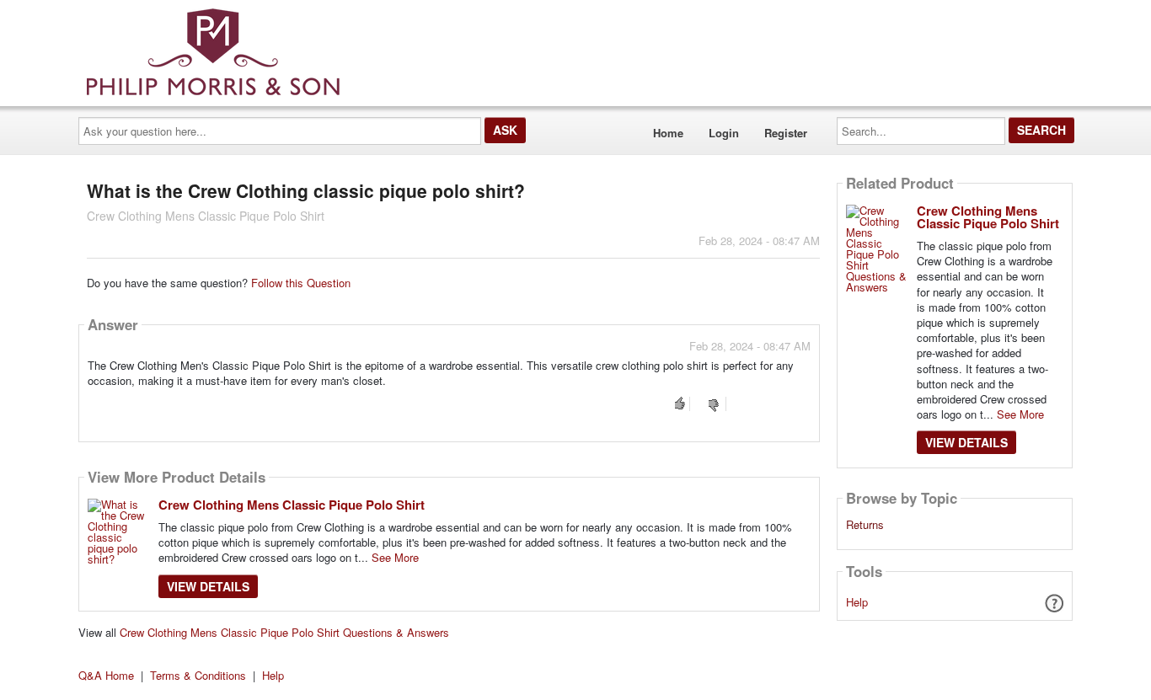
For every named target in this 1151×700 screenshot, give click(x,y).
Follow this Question (301, 283)
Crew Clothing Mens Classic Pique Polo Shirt (291, 504)
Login (724, 133)
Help (857, 602)
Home (668, 133)
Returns (865, 525)
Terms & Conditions (198, 675)
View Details (208, 586)
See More (395, 557)
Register (785, 133)
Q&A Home (106, 675)
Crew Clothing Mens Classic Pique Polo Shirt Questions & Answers (284, 632)
